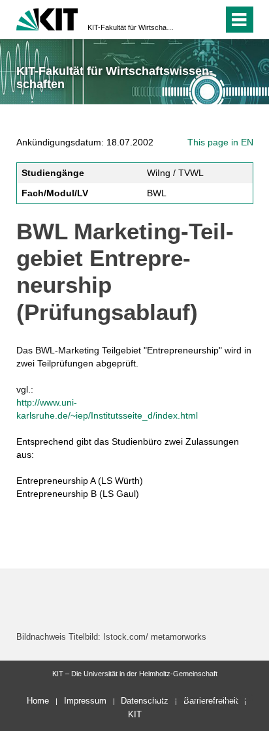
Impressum (85, 701)
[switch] (190, 19)
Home (38, 701)
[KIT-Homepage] (47, 18)
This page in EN (220, 142)
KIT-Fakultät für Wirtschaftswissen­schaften (130, 27)
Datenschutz (144, 701)
